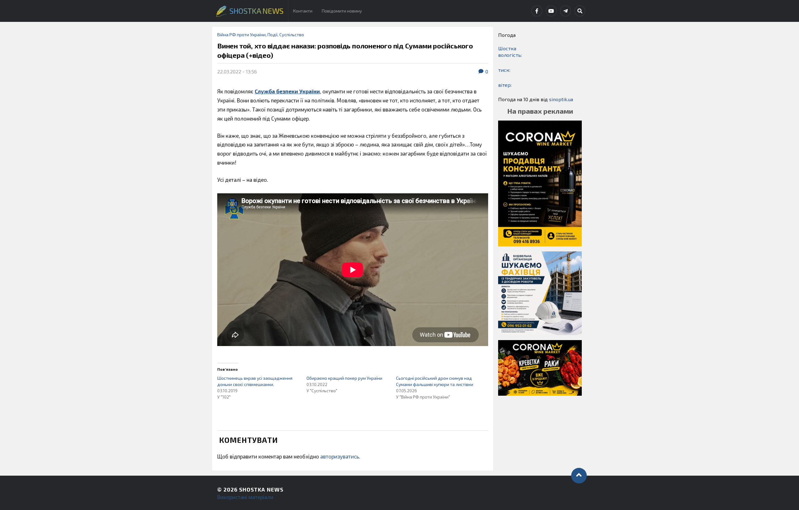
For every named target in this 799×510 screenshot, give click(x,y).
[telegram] (565, 11)
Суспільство (291, 34)
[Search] (580, 11)
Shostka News (261, 489)
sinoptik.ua (561, 99)
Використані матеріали (245, 497)
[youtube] (551, 11)
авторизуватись (339, 456)
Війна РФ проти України (241, 34)
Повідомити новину (342, 10)
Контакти (302, 10)
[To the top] (579, 475)
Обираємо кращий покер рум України (344, 378)
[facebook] (536, 11)
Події (272, 34)
